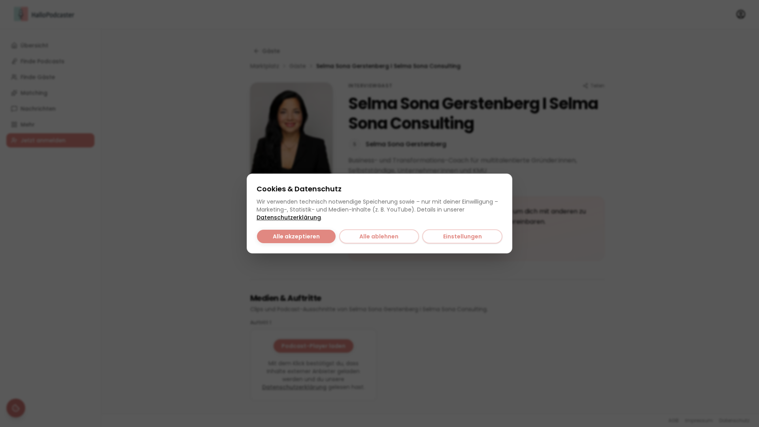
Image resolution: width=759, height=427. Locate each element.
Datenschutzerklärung (289, 217)
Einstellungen (462, 236)
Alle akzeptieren (296, 236)
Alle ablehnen (378, 236)
